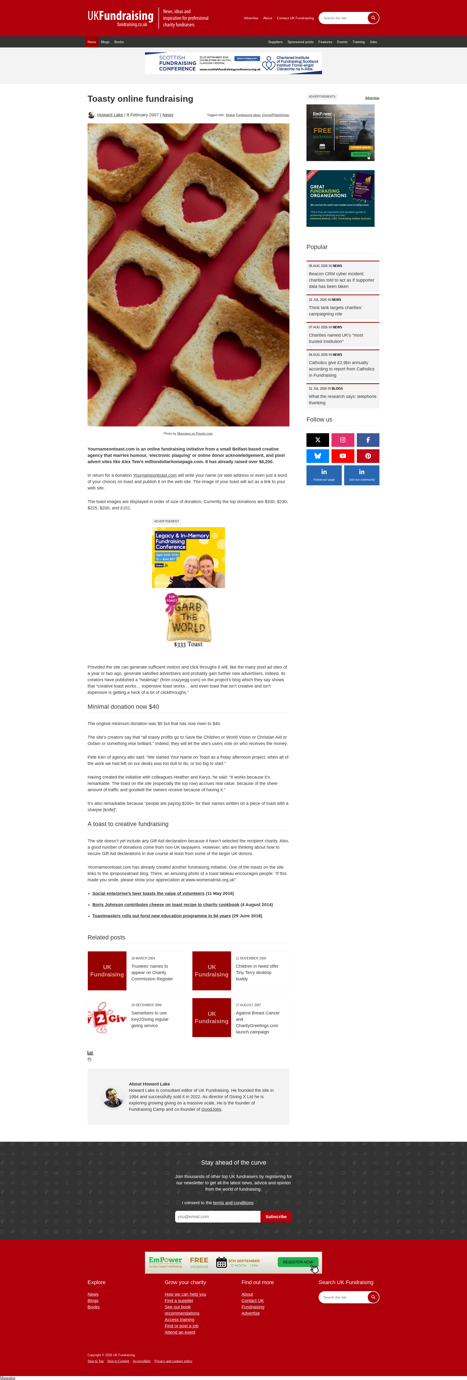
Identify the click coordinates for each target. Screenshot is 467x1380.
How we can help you (185, 1294)
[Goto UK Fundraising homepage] (148, 18)
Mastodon (7, 1378)
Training (358, 42)
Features (325, 42)
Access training (179, 1319)
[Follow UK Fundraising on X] (317, 440)
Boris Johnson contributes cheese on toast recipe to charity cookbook (165, 904)
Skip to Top (96, 1361)
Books (119, 42)
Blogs (105, 42)
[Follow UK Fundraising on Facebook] (368, 440)
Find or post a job (181, 1326)
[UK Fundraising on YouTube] (343, 456)
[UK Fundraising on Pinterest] (368, 456)
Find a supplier (179, 1300)
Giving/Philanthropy (275, 115)
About (267, 18)
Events (342, 42)
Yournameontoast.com (155, 475)
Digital (230, 115)
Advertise (251, 18)
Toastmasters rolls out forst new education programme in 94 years (161, 915)
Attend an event (180, 1332)
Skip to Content (118, 1361)
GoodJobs (211, 1109)
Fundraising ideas (248, 115)
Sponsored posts (300, 42)
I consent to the (217, 1202)
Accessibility (142, 1361)
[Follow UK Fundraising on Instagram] (343, 440)
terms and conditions (233, 1202)
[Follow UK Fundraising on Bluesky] (317, 456)
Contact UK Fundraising (295, 18)
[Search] (373, 18)
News (92, 42)
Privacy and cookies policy (173, 1361)
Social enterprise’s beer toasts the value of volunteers (148, 893)
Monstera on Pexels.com (195, 433)
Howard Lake (110, 114)
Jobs (373, 42)
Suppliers (275, 42)
